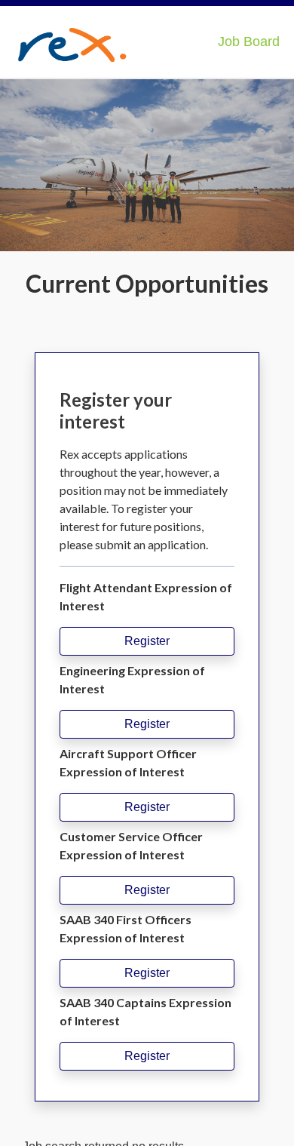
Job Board (249, 41)
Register (147, 640)
